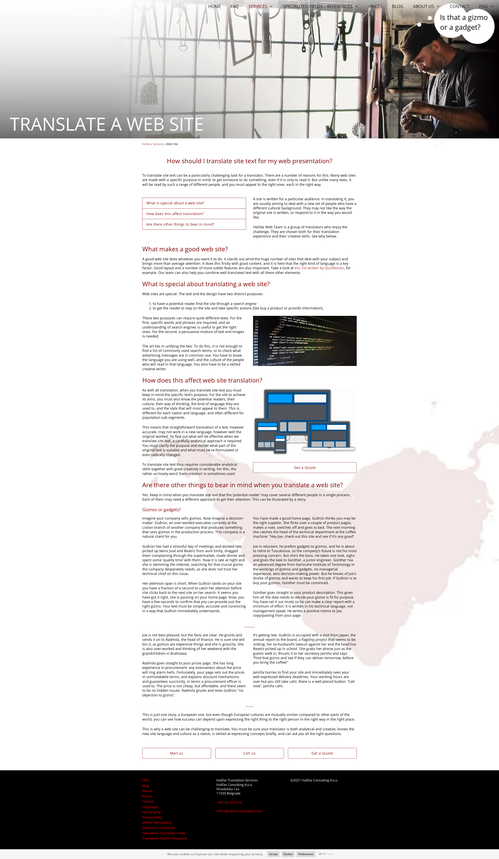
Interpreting (151, 812)
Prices (146, 796)
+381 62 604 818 (229, 802)
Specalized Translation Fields (163, 833)
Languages (150, 806)
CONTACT (459, 6)
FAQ (235, 6)
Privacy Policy (152, 817)
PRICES (375, 6)
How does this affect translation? (175, 213)
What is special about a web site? (175, 203)
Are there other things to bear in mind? (180, 224)
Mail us (176, 753)
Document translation (158, 827)
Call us (249, 753)
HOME (214, 6)
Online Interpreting (156, 822)
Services (158, 144)
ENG (483, 6)
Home (146, 144)
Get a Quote (305, 467)
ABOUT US (423, 6)
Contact (148, 801)
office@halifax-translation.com (239, 811)
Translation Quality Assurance (164, 838)
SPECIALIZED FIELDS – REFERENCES (317, 6)
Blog (145, 785)
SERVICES (258, 6)
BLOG (397, 6)
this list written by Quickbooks (319, 268)
